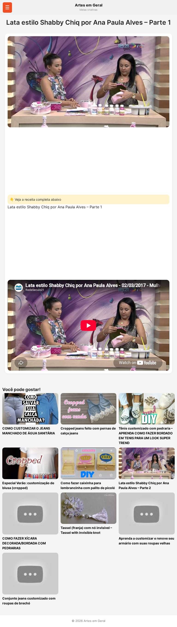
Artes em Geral (88, 5)
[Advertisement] (88, 159)
